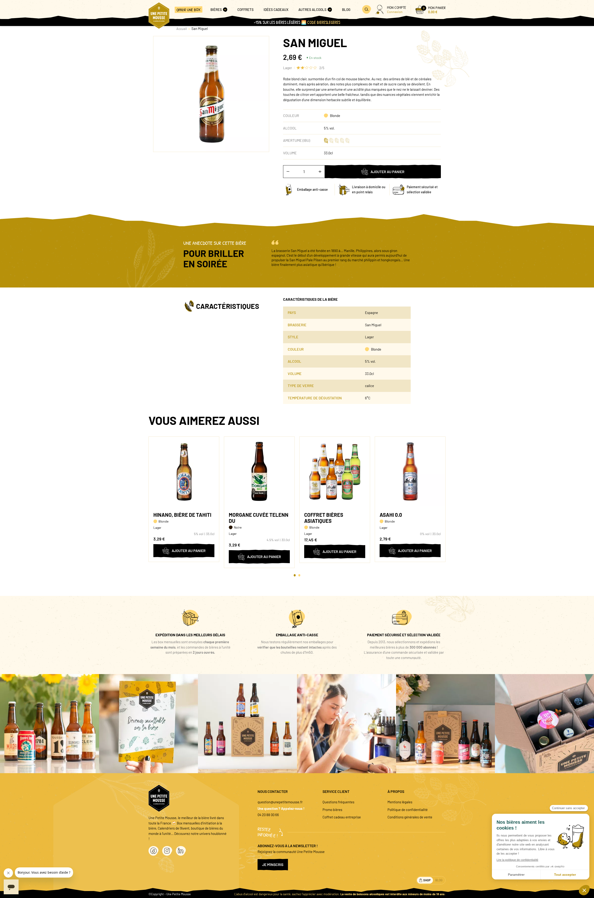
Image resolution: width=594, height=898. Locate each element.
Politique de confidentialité (407, 810)
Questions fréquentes (338, 802)
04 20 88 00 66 (268, 815)
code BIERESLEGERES (323, 22)
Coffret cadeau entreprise (342, 817)
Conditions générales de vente (409, 817)
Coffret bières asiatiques (323, 518)
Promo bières (332, 810)
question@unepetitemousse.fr (280, 802)
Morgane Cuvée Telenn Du (258, 518)
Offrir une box (188, 10)
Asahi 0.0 (391, 515)
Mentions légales (399, 802)
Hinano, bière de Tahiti (182, 515)
